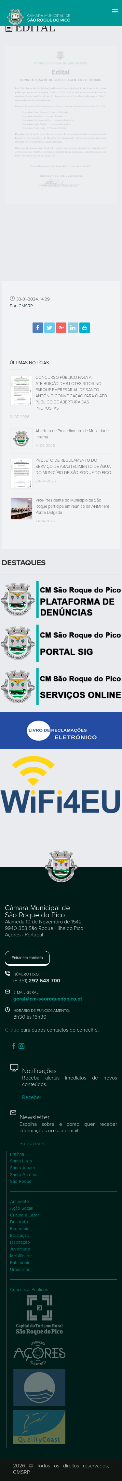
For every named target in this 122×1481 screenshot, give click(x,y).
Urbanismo (20, 1269)
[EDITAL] (61, 124)
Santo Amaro (22, 1167)
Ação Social (21, 1208)
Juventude (20, 1249)
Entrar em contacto (27, 957)
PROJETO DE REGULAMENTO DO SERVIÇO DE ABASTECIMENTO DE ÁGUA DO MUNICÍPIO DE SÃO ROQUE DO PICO (73, 466)
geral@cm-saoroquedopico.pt (47, 999)
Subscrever (32, 1143)
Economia (19, 1228)
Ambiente (19, 1201)
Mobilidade (21, 1256)
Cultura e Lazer (24, 1215)
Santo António (23, 1174)
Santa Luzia (21, 1161)
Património (20, 1262)
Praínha (17, 1154)
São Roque (21, 1181)
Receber (31, 1097)
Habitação (20, 1242)
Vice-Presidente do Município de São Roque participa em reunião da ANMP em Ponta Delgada (72, 506)
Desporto (19, 1222)
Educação (19, 1235)
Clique (12, 1030)
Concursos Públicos (29, 1289)
